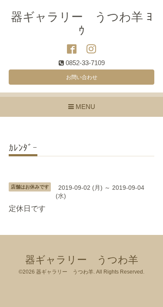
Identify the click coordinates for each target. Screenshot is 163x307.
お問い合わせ (81, 77)
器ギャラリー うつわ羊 (81, 259)
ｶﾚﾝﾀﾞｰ (23, 148)
